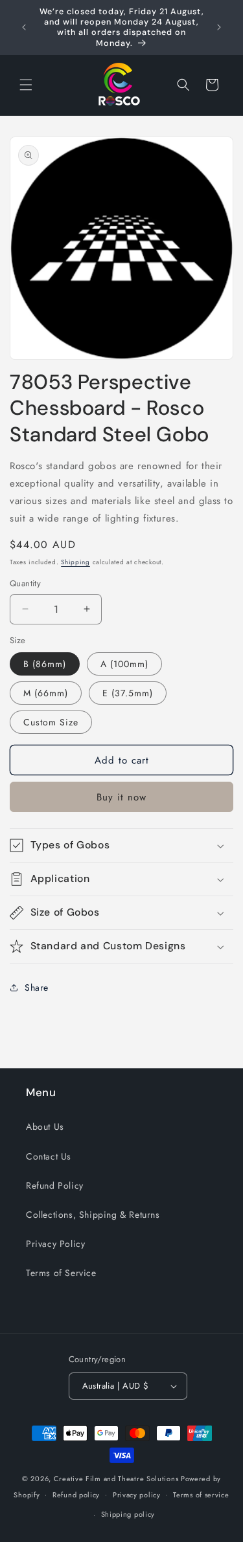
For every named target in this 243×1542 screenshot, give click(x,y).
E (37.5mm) (127, 693)
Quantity (25, 583)
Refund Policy (55, 1185)
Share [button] (37, 987)
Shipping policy (128, 1514)
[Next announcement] (219, 27)
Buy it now (121, 797)
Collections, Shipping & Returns (93, 1214)
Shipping (75, 562)
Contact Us (48, 1156)
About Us (45, 1126)
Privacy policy (137, 1495)
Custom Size (50, 722)
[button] (26, 85)
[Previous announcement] (24, 27)
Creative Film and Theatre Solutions (116, 1478)
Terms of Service (61, 1272)
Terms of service (201, 1495)
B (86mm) (44, 663)
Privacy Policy (55, 1243)
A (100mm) (124, 663)
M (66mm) (45, 693)
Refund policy (76, 1495)
